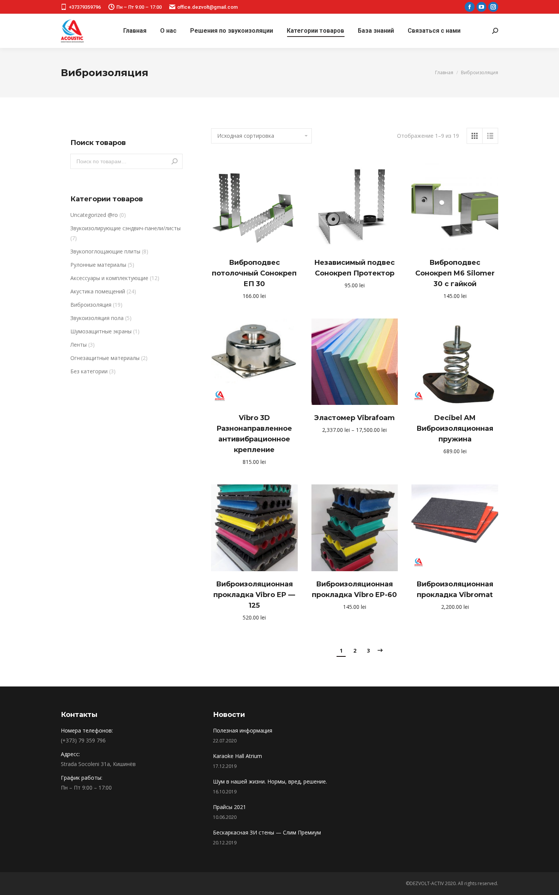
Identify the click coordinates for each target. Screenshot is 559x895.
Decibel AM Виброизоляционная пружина (454, 428)
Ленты (78, 344)
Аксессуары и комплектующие (109, 278)
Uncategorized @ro (94, 214)
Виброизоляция (90, 304)
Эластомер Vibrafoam (354, 418)
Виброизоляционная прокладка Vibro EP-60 (354, 589)
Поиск (174, 161)
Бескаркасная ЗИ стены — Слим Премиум (267, 832)
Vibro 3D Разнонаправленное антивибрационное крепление (254, 434)
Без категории (89, 371)
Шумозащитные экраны (101, 331)
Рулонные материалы (98, 264)
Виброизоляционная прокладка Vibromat (454, 589)
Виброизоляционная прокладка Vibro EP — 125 (254, 595)
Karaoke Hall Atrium (237, 756)
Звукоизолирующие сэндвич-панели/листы (125, 228)
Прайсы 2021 (229, 807)
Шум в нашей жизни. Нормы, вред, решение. (270, 781)
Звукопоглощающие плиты (105, 251)
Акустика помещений (97, 291)
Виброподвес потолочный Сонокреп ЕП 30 (254, 273)
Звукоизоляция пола (97, 318)
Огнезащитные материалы (105, 358)
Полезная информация (242, 730)
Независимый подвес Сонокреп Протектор (354, 267)
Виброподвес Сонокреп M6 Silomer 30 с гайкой (455, 273)
